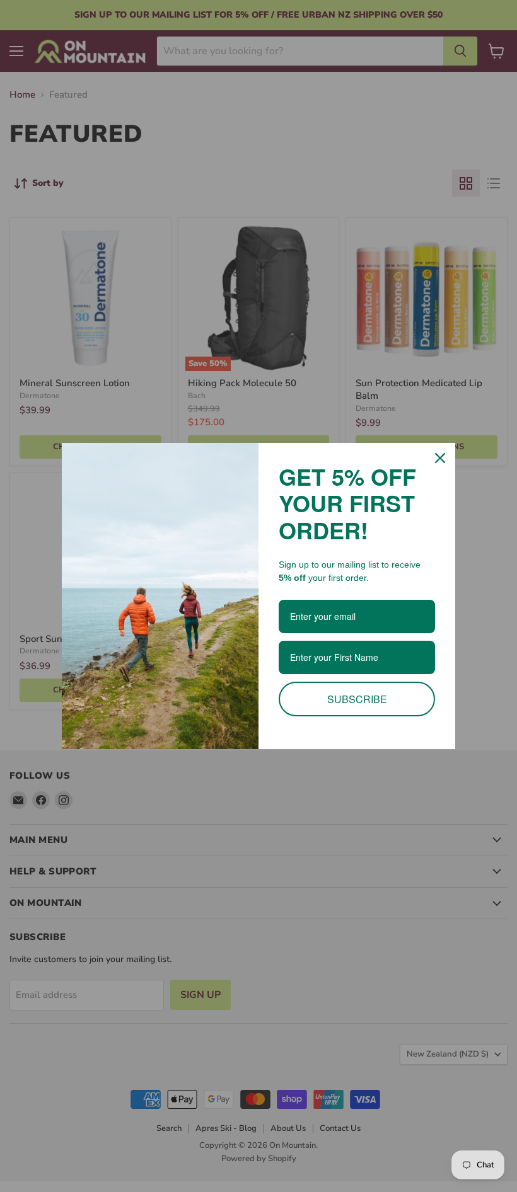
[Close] (440, 458)
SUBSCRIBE (357, 699)
